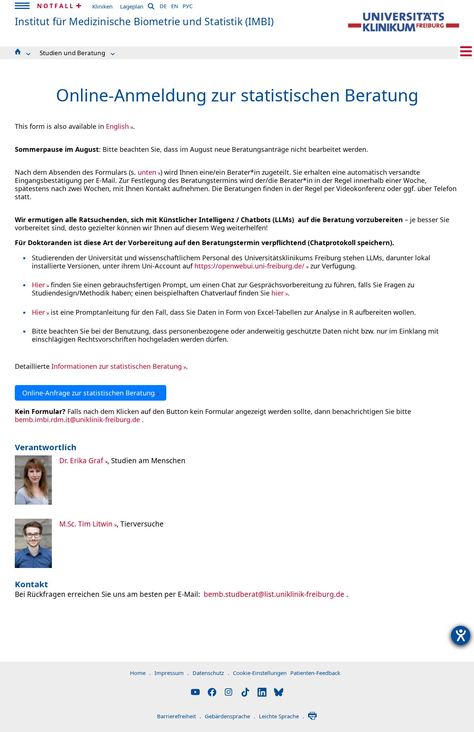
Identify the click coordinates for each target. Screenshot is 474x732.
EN (174, 4)
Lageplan (131, 6)
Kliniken (102, 6)
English (117, 126)
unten (147, 172)
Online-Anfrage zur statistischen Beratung (88, 392)
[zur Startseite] (403, 22)
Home (140, 672)
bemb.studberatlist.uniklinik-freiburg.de (274, 594)
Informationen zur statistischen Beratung (116, 366)
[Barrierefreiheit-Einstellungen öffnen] (460, 635)
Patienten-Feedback (315, 672)
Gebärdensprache (230, 716)
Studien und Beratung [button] (72, 53)
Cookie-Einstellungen (260, 672)
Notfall (55, 6)
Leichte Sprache (281, 716)
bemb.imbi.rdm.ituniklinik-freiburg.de (77, 419)
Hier (38, 284)
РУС (188, 4)
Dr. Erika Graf (81, 460)
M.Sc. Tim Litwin (86, 524)
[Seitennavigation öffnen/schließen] (466, 51)
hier (277, 292)
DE (163, 4)
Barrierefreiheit (179, 716)
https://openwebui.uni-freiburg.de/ (249, 265)
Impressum (171, 672)
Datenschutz (211, 672)
